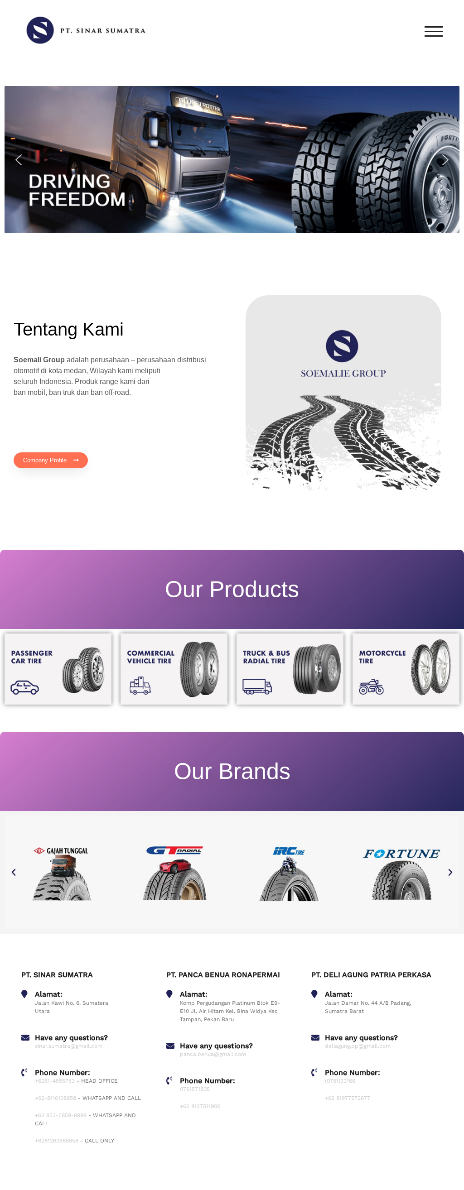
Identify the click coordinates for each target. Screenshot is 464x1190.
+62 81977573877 (347, 1098)
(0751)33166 (340, 1081)
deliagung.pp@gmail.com (358, 1046)
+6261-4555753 (55, 1081)
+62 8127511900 (200, 1106)
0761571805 (195, 1089)
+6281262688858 (56, 1140)
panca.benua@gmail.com (213, 1054)
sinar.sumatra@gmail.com (68, 1046)
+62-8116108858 (55, 1098)
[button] (18, 160)
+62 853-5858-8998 (61, 1115)
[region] (232, 159)
